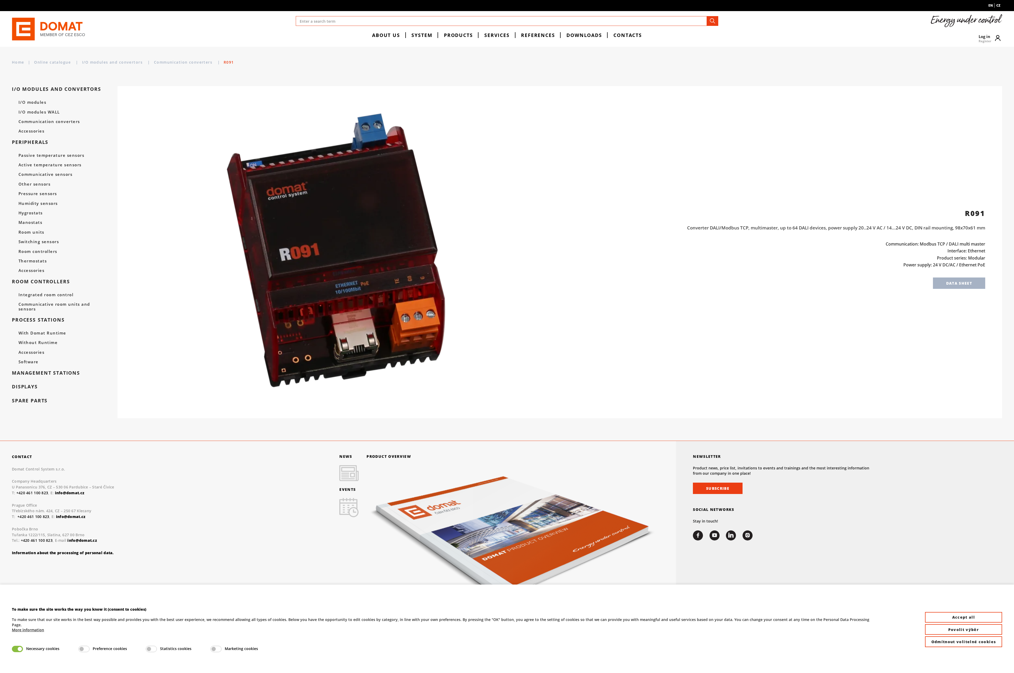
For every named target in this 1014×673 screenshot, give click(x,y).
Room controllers (37, 251)
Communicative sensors (45, 174)
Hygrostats (30, 213)
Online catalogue (53, 62)
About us (386, 35)
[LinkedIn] (731, 535)
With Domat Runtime (42, 333)
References (538, 35)
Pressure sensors (37, 193)
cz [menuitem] (998, 5)
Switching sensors (38, 241)
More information (28, 629)
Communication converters (184, 62)
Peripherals (30, 142)
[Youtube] (715, 535)
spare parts (30, 400)
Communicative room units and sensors (54, 307)
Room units (31, 232)
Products (458, 35)
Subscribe (717, 488)
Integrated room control (45, 295)
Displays (25, 386)
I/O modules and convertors (113, 62)
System (421, 35)
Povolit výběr (963, 629)
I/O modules (32, 102)
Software (28, 362)
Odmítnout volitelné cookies (963, 641)
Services (497, 35)
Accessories (31, 131)
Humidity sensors (38, 203)
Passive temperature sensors (51, 155)
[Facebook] (698, 535)
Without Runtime (38, 342)
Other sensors (34, 184)
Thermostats (32, 261)
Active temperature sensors (50, 165)
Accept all (963, 617)
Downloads (584, 35)
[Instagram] (748, 535)
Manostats (30, 222)
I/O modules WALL (39, 112)
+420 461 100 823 (32, 492)
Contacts (627, 35)
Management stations (46, 373)
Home (18, 62)
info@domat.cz (71, 516)
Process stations (38, 320)
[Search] (712, 21)
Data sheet (959, 283)
